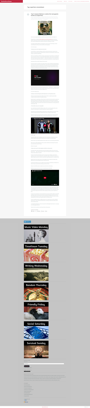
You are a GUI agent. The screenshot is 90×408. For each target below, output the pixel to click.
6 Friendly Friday (26, 392)
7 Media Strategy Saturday (27, 394)
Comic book (53, 17)
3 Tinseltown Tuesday (37, 16)
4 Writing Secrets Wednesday (28, 389)
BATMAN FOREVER (33, 17)
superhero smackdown (38, 18)
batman (44, 16)
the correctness (54, 18)
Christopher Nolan (48, 17)
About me (65, 1)
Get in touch (70, 1)
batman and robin (49, 16)
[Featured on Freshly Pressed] (27, 221)
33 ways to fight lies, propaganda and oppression (81, 1)
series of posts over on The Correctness (46, 39)
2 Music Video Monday (27, 386)
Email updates (27, 366)
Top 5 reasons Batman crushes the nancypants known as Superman (44, 14)
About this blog (59, 1)
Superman (43, 18)
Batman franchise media (41, 17)
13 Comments (45, 19)
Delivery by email (27, 360)
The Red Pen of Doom (6, 1)
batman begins (54, 16)
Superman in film (48, 18)
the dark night (39, 19)
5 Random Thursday (27, 391)
